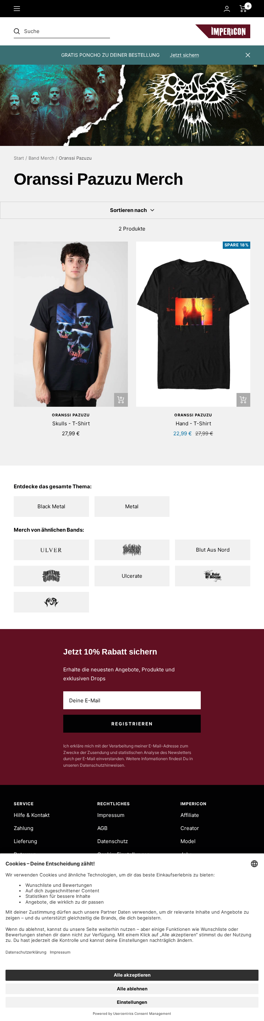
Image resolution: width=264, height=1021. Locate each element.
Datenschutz (112, 841)
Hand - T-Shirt (193, 423)
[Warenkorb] (243, 8)
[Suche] (62, 31)
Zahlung (23, 828)
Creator (189, 828)
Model (188, 841)
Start (19, 158)
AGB (102, 828)
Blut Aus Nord (213, 549)
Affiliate (189, 815)
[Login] (227, 9)
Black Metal (51, 506)
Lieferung (25, 841)
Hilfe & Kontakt (32, 815)
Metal (132, 506)
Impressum (110, 815)
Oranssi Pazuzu (71, 415)
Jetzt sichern (184, 55)
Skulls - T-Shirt (71, 423)
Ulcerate (132, 576)
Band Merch (41, 158)
